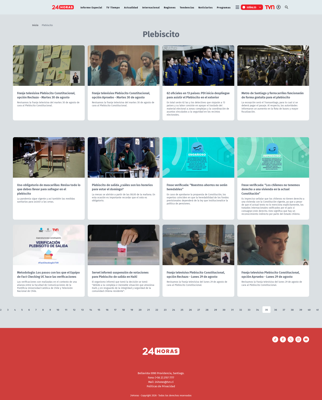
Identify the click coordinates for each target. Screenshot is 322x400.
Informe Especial (91, 7)
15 (99, 310)
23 (165, 310)
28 (207, 310)
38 (292, 310)
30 (224, 310)
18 (123, 310)
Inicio (35, 25)
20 (140, 310)
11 (66, 310)
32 (240, 310)
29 (215, 310)
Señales (251, 7)
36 (275, 310)
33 (249, 310)
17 (115, 310)
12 (74, 310)
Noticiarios (205, 7)
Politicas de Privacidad (161, 386)
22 (156, 310)
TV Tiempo (113, 7)
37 (284, 310)
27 (198, 310)
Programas (224, 7)
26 (190, 310)
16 (107, 310)
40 (309, 310)
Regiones (170, 7)
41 (317, 310)
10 (58, 310)
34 (257, 310)
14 (90, 310)
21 (148, 310)
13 (82, 310)
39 (300, 310)
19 (131, 310)
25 (182, 310)
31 (232, 310)
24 (173, 310)
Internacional (151, 7)
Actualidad (131, 7)
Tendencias (187, 7)
